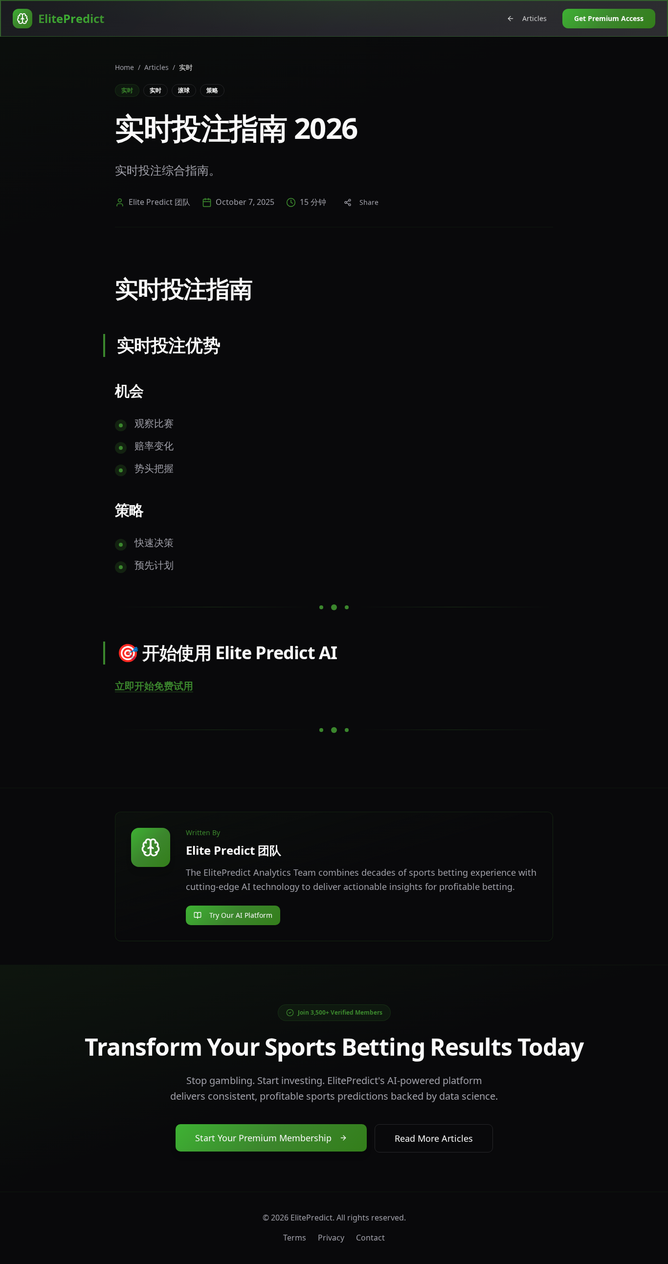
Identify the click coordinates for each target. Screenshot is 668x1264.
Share (369, 202)
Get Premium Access (609, 18)
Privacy (331, 1237)
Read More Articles (434, 1138)
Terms (294, 1237)
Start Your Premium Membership (263, 1138)
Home (124, 67)
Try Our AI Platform (240, 915)
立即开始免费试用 (154, 685)
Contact (370, 1237)
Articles (534, 18)
